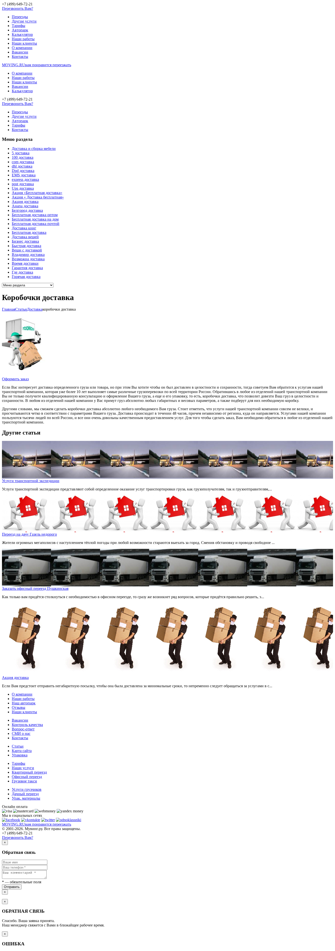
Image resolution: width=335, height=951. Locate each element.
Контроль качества (27, 725)
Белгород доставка (27, 210)
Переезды (20, 17)
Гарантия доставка (27, 268)
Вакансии (20, 52)
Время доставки (25, 263)
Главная (8, 309)
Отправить (12, 887)
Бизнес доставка (25, 241)
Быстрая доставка (26, 246)
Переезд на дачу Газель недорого (29, 534)
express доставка (25, 179)
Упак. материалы (26, 798)
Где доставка (22, 272)
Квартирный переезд (29, 772)
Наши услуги (23, 768)
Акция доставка (25, 201)
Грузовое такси (24, 781)
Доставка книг (24, 228)
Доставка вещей (25, 237)
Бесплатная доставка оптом (35, 215)
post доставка (23, 184)
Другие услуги (24, 21)
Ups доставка (23, 188)
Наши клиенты (24, 43)
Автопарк (20, 30)
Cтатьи (21, 309)
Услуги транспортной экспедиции (30, 481)
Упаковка (19, 755)
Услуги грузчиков (26, 789)
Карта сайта (22, 751)
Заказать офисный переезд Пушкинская (35, 588)
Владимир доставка (28, 254)
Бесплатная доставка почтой (35, 224)
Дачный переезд (25, 794)
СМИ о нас (21, 733)
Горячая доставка (26, 277)
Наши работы (23, 39)
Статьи (18, 746)
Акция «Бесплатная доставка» (37, 193)
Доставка (34, 309)
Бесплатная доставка (29, 232)
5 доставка (20, 153)
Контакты (20, 56)
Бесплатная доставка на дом (35, 219)
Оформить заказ (15, 379)
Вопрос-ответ (23, 729)
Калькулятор (22, 34)
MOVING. (36, 65)
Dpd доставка (23, 171)
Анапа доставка (25, 206)
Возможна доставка (28, 259)
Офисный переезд (27, 777)
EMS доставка (24, 175)
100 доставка (22, 157)
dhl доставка (22, 166)
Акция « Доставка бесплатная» (38, 197)
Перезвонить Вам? (17, 8)
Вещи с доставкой (27, 250)
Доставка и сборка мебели (34, 148)
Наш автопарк (24, 703)
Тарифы (18, 26)
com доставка (23, 162)
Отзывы (18, 707)
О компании (22, 48)
